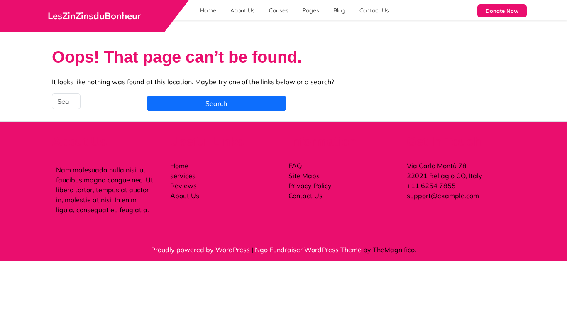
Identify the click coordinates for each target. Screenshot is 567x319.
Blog (339, 10)
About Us (242, 10)
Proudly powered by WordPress (201, 249)
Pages (311, 10)
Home (208, 10)
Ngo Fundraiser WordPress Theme (309, 249)
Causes (278, 10)
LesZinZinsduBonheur (94, 16)
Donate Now (502, 10)
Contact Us (374, 10)
